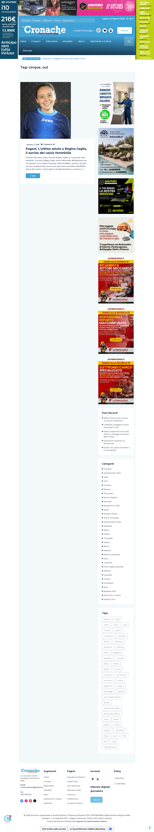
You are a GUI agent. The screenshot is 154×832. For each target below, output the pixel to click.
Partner (57, 20)
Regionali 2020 (110, 591)
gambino (108, 658)
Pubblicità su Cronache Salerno (75, 801)
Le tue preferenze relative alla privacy (87, 829)
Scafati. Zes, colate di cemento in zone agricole (116, 448)
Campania (108, 575)
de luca (107, 641)
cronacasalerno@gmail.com (30, 787)
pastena (121, 691)
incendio (120, 658)
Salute (106, 530)
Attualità (67, 41)
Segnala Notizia (68, 20)
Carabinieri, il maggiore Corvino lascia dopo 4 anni (116, 426)
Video (106, 477)
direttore (118, 641)
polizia (107, 702)
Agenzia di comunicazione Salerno (91, 821)
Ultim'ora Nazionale (112, 554)
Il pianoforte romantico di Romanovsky (114, 442)
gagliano (117, 652)
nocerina (108, 675)
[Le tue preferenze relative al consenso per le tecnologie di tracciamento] (150, 827)
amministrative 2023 (112, 473)
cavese (107, 630)
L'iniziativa (108, 562)
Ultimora (107, 571)
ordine (120, 680)
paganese (108, 686)
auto (117, 619)
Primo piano (108, 493)
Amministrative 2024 (112, 522)
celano (118, 630)
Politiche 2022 (109, 599)
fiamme (120, 647)
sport (115, 736)
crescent (122, 636)
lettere (116, 663)
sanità (106, 510)
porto (106, 719)
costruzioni (108, 636)
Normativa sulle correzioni (74, 792)
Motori (106, 546)
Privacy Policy (119, 778)
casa (116, 625)
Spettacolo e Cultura (101, 41)
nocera (118, 669)
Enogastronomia (110, 514)
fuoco (106, 652)
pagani (121, 686)
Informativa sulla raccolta (54, 829)
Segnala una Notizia (76, 777)
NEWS (107, 669)
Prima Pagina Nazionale (113, 567)
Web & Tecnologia (111, 518)
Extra (106, 558)
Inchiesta (107, 550)
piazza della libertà (112, 697)
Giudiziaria (108, 526)
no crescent (121, 675)
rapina (106, 725)
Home (23, 41)
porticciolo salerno (112, 713)
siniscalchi (120, 730)
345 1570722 (26, 794)
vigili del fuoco (110, 747)
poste (116, 719)
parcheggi (108, 691)
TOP (124, 736)
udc (105, 741)
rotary (117, 725)
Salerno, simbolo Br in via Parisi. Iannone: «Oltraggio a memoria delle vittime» (75, 58)
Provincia (107, 485)
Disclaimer (36, 20)
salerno (107, 730)
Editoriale (27, 50)
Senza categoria (110, 497)
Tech (106, 481)
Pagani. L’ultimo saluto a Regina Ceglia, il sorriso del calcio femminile (56, 151)
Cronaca (35, 41)
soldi (106, 736)
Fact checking (73, 786)
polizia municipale (112, 708)
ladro (106, 663)
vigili (114, 741)
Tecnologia (108, 538)
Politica (107, 534)
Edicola (96, 800)
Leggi (32, 176)
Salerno (107, 542)
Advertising (26, 20)
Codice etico (47, 20)
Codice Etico (72, 781)
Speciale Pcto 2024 (112, 505)
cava (125, 625)
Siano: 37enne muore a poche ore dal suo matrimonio (116, 419)
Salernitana (51, 41)
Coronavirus (108, 583)
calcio (106, 625)
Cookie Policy (120, 784)
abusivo (107, 619)
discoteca (108, 647)
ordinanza (108, 680)
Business (107, 489)
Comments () (49, 144)
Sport (81, 41)
